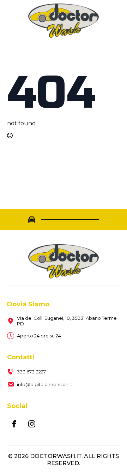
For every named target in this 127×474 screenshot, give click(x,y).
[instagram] (32, 424)
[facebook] (14, 424)
